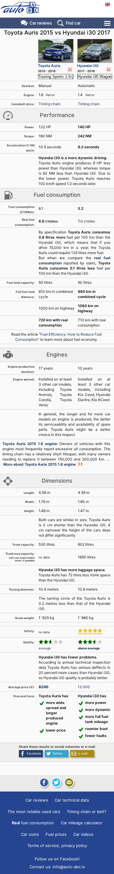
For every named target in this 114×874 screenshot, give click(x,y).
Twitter (58, 753)
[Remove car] (69, 69)
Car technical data (72, 800)
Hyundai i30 (87, 65)
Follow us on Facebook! (57, 858)
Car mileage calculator (81, 822)
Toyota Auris (49, 65)
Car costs (30, 834)
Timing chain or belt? (86, 811)
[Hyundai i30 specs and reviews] (94, 51)
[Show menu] (107, 23)
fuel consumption (33, 822)
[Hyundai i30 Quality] (90, 641)
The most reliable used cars (34, 811)
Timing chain (49, 104)
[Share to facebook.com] (43, 782)
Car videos (83, 834)
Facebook (34, 753)
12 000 (84, 687)
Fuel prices (56, 834)
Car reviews (40, 22)
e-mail (82, 753)
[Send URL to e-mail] (69, 782)
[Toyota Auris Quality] (51, 641)
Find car (73, 22)
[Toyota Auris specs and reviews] (56, 51)
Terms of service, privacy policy (57, 845)
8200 (43, 687)
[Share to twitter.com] (56, 782)
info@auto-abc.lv (69, 866)
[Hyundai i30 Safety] (90, 631)
